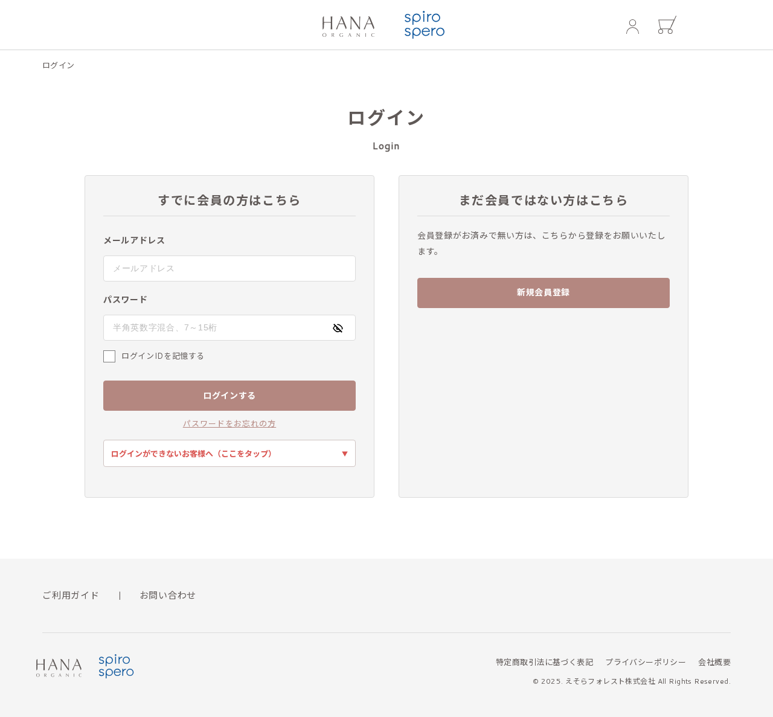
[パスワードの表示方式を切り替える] (338, 328)
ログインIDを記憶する (163, 355)
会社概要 (714, 662)
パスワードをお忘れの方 (229, 424)
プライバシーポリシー (645, 662)
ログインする (229, 396)
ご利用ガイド (71, 595)
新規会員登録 (543, 292)
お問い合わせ (168, 595)
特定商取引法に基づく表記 (544, 662)
